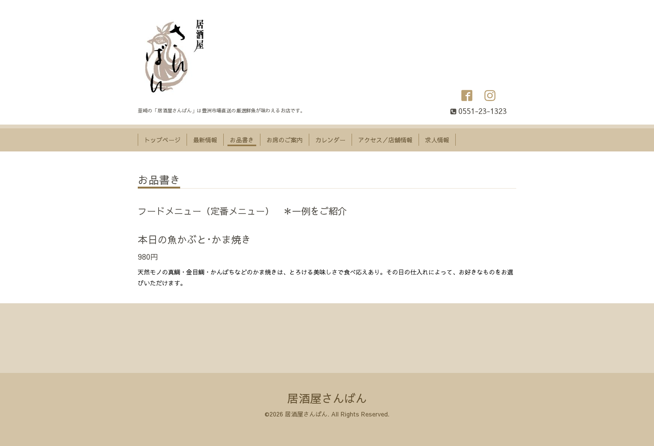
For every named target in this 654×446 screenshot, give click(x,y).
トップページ (162, 140)
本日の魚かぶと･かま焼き (194, 239)
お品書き (242, 140)
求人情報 (437, 140)
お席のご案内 (284, 140)
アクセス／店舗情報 (385, 140)
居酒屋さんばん (327, 398)
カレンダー (330, 140)
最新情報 (205, 140)
